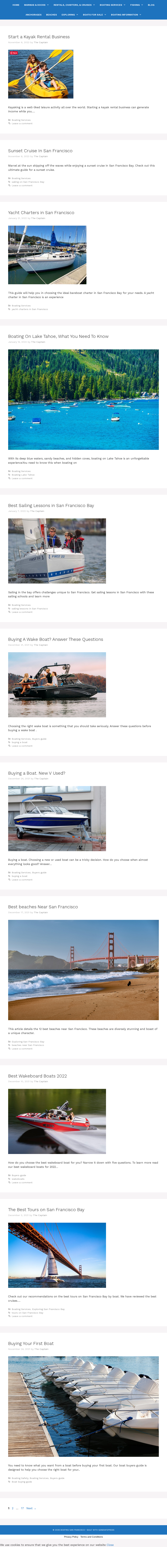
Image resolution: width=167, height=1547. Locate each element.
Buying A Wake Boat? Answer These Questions (55, 639)
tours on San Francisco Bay (27, 1312)
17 (23, 1508)
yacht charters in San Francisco (30, 309)
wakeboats (18, 1179)
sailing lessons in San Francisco (30, 608)
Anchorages (34, 14)
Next (31, 1508)
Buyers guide (39, 739)
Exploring (68, 14)
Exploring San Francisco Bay (28, 1041)
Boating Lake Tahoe (23, 474)
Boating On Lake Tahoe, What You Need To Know (58, 336)
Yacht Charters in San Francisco (41, 212)
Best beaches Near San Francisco (43, 906)
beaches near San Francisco (28, 1045)
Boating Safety (20, 1478)
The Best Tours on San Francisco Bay (46, 1209)
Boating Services (111, 5)
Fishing (135, 5)
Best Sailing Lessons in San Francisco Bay (51, 505)
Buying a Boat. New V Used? (36, 773)
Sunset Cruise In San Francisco (40, 150)
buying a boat (19, 742)
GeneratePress (106, 1530)
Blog (151, 5)
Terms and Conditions (91, 1536)
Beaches (51, 14)
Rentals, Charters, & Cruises (73, 5)
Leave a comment (22, 123)
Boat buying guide (22, 1481)
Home (16, 5)
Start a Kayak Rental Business (39, 36)
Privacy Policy (71, 1536)
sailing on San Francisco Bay (28, 182)
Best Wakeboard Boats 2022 (37, 1076)
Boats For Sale (93, 14)
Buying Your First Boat (31, 1343)
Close (110, 1545)
